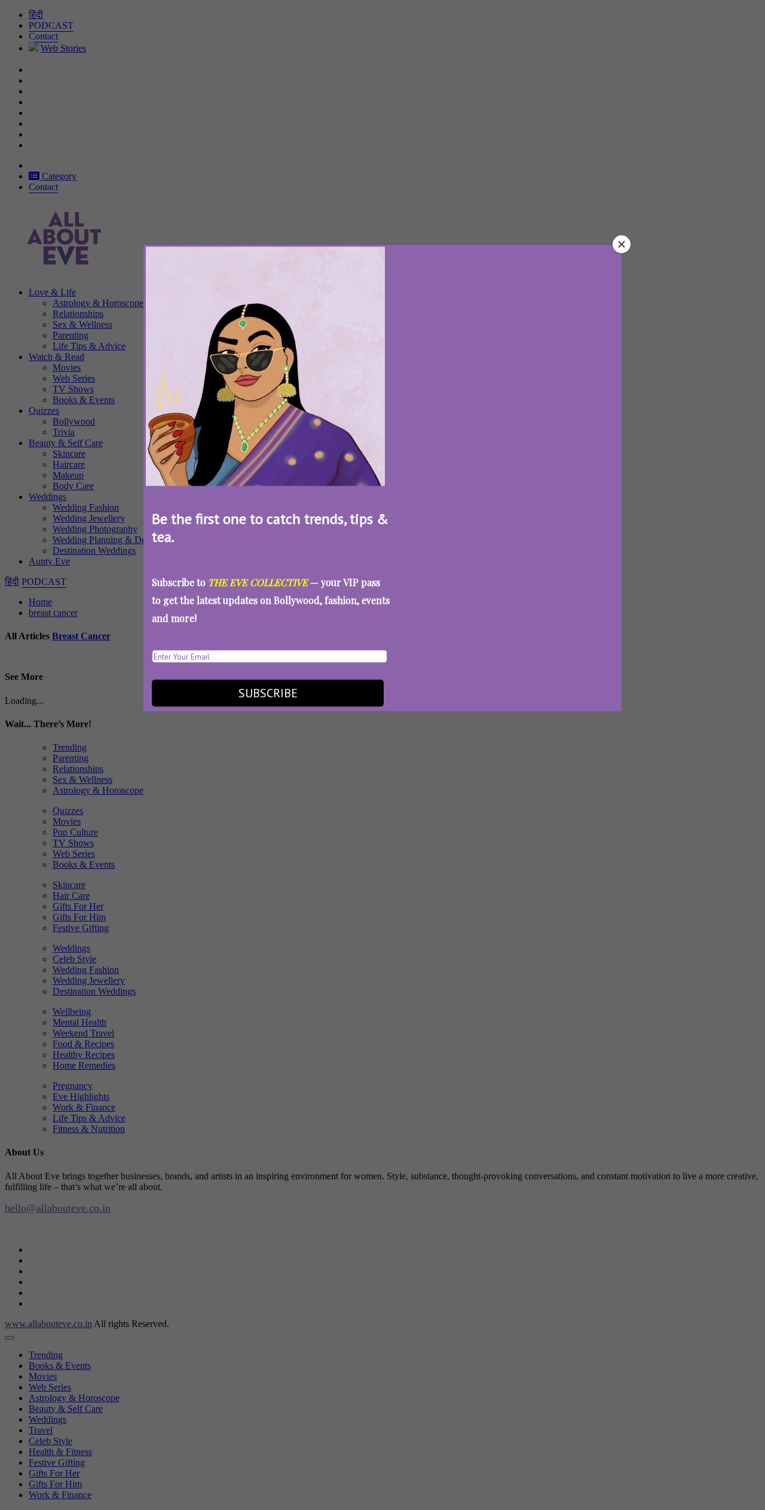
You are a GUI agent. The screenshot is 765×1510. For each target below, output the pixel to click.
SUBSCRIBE (268, 693)
